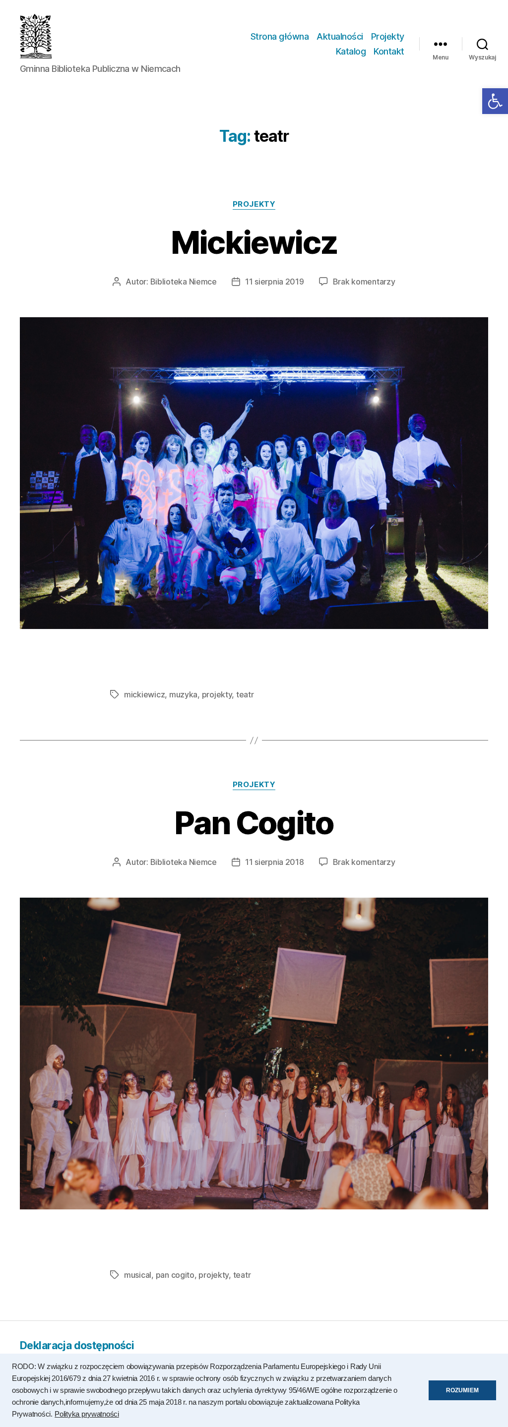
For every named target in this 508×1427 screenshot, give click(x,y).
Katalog (351, 51)
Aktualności (340, 36)
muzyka (183, 694)
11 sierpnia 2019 (274, 281)
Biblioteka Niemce (183, 281)
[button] (495, 101)
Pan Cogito (253, 822)
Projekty (387, 36)
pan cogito (175, 1275)
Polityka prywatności (87, 1414)
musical (137, 1275)
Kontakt (389, 51)
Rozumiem (462, 1390)
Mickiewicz (254, 242)
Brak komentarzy (364, 281)
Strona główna (280, 36)
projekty (217, 694)
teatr (245, 694)
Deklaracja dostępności (77, 1345)
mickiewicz (144, 694)
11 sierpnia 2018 (274, 862)
